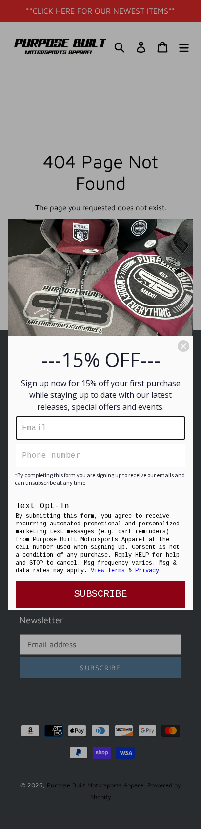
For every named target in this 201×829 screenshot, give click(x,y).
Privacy (147, 570)
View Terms (108, 570)
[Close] (183, 346)
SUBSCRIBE (100, 594)
